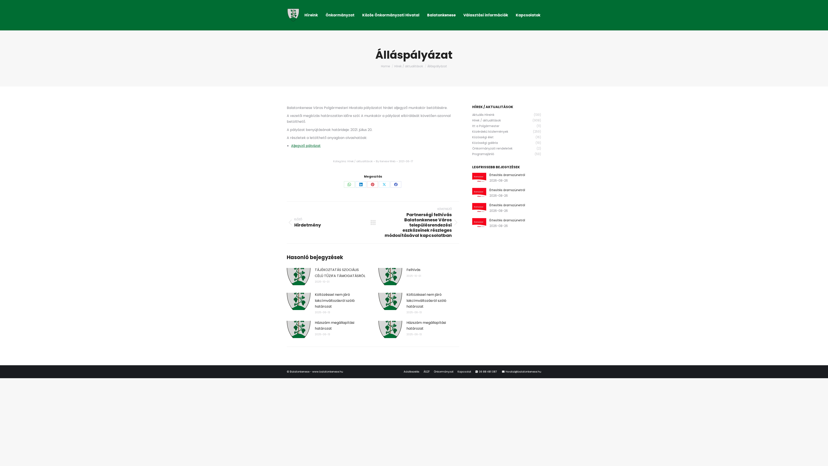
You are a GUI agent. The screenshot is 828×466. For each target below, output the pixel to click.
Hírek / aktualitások (360, 161)
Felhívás (413, 269)
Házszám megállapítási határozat (334, 325)
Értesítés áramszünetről (507, 175)
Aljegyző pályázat (306, 145)
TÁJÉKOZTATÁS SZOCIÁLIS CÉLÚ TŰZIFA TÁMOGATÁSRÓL (340, 272)
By (385, 161)
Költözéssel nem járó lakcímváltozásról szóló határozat (335, 300)
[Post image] (298, 276)
